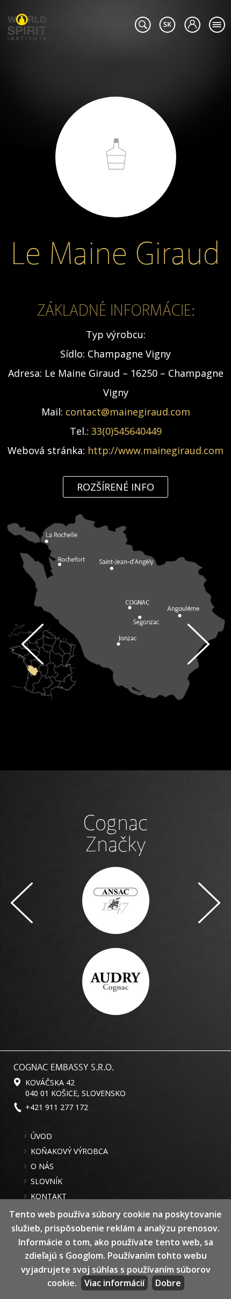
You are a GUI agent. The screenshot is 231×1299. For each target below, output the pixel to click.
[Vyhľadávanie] (142, 24)
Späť (32, 644)
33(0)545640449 (126, 431)
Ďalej (198, 644)
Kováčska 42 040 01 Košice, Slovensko (75, 1087)
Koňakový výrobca (69, 1151)
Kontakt (49, 1196)
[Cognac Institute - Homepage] (26, 26)
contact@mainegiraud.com (128, 411)
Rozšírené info (115, 486)
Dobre (168, 1283)
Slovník (46, 1181)
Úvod (41, 1136)
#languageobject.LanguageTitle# (167, 24)
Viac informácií (114, 1283)
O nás (42, 1166)
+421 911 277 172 (56, 1107)
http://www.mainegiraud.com (155, 450)
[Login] (192, 24)
